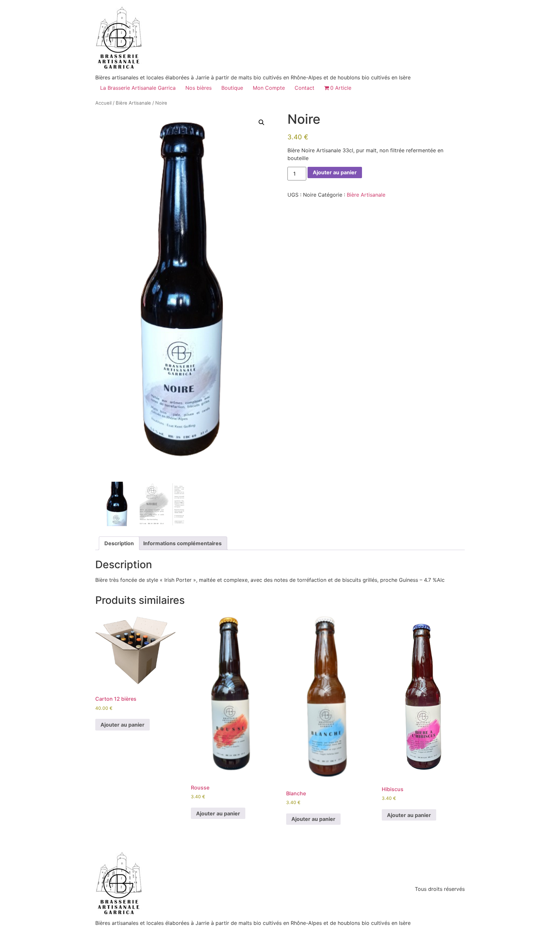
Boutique (232, 88)
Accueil (103, 103)
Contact (304, 88)
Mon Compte (269, 88)
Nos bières (198, 88)
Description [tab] (119, 543)
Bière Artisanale (133, 103)
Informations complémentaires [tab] (182, 543)
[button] (261, 122)
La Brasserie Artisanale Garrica (138, 88)
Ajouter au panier (335, 172)
